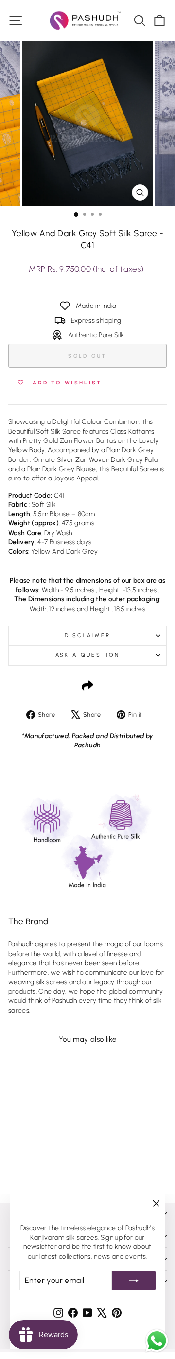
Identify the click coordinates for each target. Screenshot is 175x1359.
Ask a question (87, 655)
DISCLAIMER (87, 635)
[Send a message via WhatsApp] (156, 1340)
